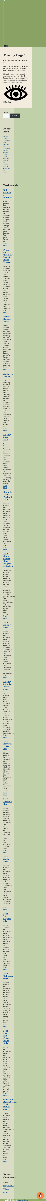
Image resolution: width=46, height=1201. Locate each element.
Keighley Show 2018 (7, 437)
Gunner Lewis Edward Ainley (6, 161)
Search (5, 112)
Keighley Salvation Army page (7, 685)
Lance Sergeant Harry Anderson (6, 145)
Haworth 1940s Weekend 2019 (7, 495)
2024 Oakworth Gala (8, 975)
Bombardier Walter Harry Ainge (6, 169)
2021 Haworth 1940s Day (7, 745)
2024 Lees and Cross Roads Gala (6, 1037)
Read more (5, 245)
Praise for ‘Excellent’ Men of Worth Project (8, 256)
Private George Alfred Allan (6, 153)
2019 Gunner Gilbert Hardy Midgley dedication (8, 560)
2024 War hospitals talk (7, 917)
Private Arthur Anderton (6, 138)
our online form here (15, 82)
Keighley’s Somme (8, 375)
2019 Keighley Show (7, 624)
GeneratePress (23, 1200)
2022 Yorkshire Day (7, 801)
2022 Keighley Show (7, 858)
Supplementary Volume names (8, 1189)
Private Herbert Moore (6, 319)
